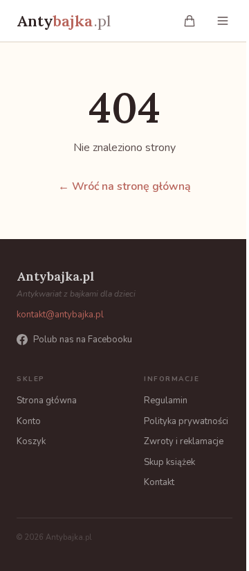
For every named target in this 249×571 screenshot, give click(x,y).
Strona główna (47, 400)
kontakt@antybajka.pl (60, 314)
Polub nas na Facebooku (82, 339)
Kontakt (159, 482)
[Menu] (222, 20)
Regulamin (165, 400)
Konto (29, 421)
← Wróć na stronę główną (124, 186)
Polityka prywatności (186, 421)
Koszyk (31, 441)
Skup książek (169, 462)
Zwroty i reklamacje (183, 441)
